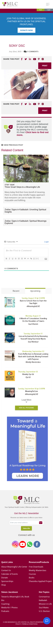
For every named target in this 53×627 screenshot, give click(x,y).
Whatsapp (29, 545)
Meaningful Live (31, 391)
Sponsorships (7, 581)
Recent (16, 291)
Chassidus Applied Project (40, 581)
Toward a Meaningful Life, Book (15, 596)
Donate (4, 577)
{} (34, 258)
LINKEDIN (29, 59)
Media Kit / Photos (9, 607)
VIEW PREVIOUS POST (13, 145)
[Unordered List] (21, 258)
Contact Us (6, 570)
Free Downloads (36, 566)
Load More (26, 400)
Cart (40, 9)
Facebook (37, 545)
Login (48, 9)
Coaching (5, 604)
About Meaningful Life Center (14, 566)
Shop (3, 584)
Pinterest (38, 59)
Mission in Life (45, 604)
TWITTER (26, 59)
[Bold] (6, 258)
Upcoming (35, 291)
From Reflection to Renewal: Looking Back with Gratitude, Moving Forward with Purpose (33, 356)
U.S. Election (44, 611)
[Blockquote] (24, 258)
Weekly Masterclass (37, 570)
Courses (32, 574)
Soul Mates (44, 607)
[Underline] (12, 258)
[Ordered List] (18, 258)
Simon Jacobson (9, 592)
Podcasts (5, 611)
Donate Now (26, 30)
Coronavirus (44, 596)
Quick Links (7, 562)
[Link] (31, 258)
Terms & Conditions (29, 624)
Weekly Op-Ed (28, 374)
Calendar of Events (9, 574)
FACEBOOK (22, 59)
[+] (37, 258)
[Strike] (15, 258)
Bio (2, 600)
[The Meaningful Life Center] (10, 4)
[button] (46, 620)
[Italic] (9, 258)
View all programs (26, 408)
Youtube (34, 59)
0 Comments (32, 52)
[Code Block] (27, 258)
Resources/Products (39, 562)
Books (31, 577)
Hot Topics (44, 592)
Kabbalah (43, 600)
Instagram (15, 545)
